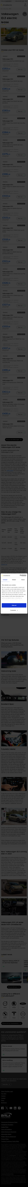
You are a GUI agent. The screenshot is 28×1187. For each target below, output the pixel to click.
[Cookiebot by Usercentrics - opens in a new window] (20, 576)
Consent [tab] (5, 579)
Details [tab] (14, 579)
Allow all (14, 605)
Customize (13, 610)
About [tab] (23, 579)
